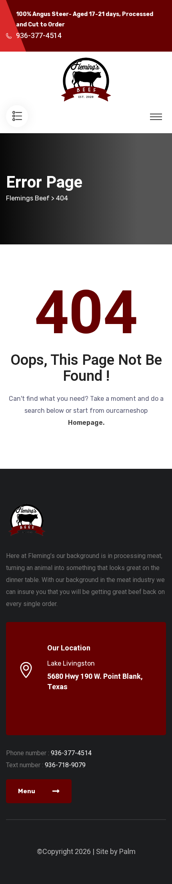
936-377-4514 (39, 35)
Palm (127, 851)
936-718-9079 (65, 765)
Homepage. (86, 422)
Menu (27, 791)
